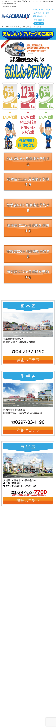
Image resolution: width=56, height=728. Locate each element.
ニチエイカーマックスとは (45, 10)
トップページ (7, 26)
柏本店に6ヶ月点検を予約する (28, 161)
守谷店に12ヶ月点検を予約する (28, 274)
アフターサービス (42, 13)
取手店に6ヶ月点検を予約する (28, 207)
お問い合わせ (41, 16)
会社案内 (6, 7)
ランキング (38, 23)
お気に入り (40, 20)
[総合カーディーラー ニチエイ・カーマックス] (15, 17)
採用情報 (13, 7)
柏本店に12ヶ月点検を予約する (28, 181)
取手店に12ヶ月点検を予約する (28, 228)
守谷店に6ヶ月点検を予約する (28, 254)
